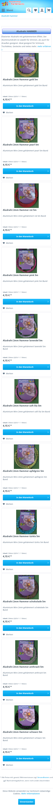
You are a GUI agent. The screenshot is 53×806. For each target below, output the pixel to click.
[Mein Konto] (42, 10)
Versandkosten (43, 777)
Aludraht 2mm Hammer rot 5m (20, 210)
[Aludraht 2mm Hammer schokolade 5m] (26, 587)
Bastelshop (15, 1)
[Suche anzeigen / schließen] (28, 10)
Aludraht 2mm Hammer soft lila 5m (22, 405)
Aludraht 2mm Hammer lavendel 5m (23, 340)
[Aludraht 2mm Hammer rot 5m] (26, 195)
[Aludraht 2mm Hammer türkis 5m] (26, 522)
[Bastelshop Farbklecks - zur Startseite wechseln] (4, 3)
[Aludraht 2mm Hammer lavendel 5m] (26, 326)
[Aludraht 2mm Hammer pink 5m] (26, 261)
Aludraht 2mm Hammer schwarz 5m (22, 732)
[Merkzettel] (35, 10)
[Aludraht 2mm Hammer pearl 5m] (26, 130)
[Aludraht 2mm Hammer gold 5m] (26, 65)
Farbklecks (18, 4)
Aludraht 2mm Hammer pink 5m (20, 275)
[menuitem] (7, 10)
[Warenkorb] (48, 10)
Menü (10, 10)
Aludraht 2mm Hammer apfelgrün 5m (23, 471)
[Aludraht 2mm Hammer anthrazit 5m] (26, 652)
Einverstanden (26, 801)
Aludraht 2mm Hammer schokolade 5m (24, 601)
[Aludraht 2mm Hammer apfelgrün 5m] (26, 456)
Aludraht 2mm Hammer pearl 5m (21, 144)
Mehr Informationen (30, 793)
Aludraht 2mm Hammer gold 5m (20, 79)
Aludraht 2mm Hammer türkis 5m (21, 536)
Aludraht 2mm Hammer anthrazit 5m (23, 666)
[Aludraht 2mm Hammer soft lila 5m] (26, 391)
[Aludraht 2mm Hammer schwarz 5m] (26, 717)
